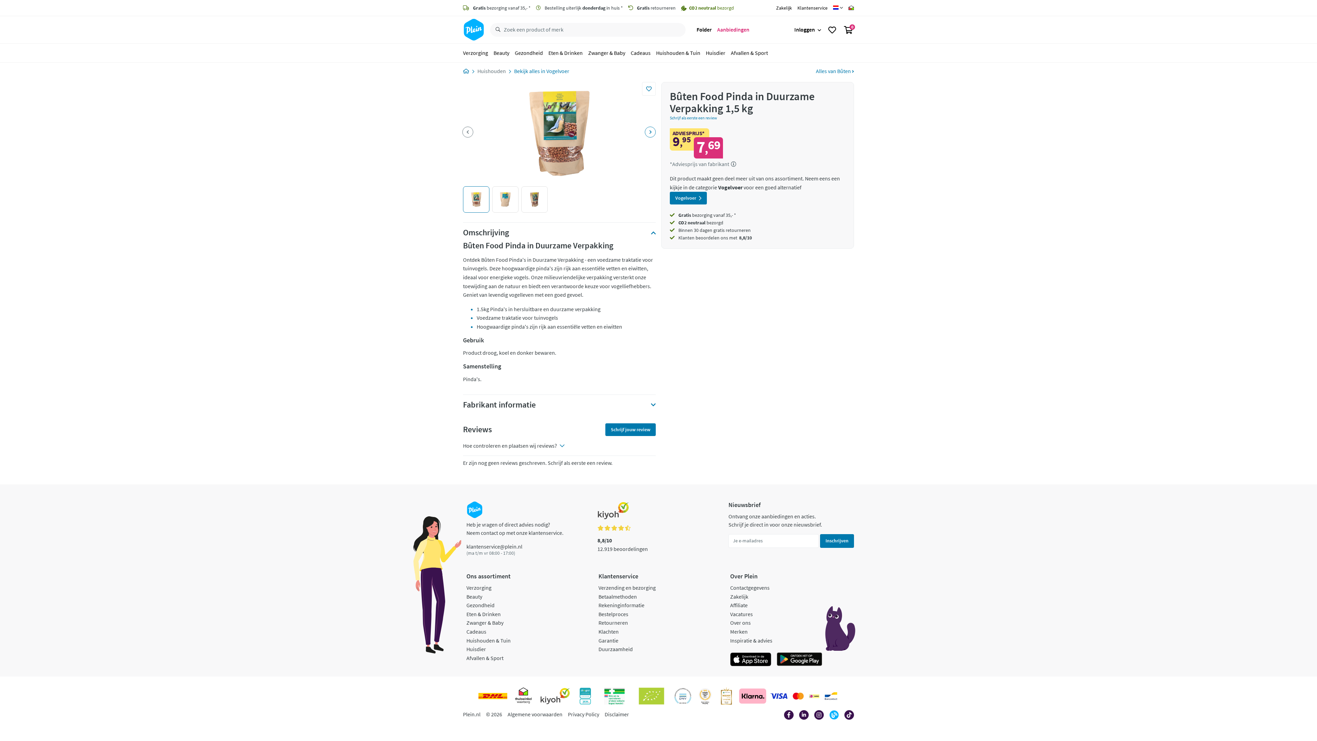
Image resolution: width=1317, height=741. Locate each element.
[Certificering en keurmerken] (651, 696)
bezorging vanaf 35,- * (502, 8)
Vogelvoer (557, 71)
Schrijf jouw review (630, 429)
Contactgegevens (750, 587)
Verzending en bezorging (627, 587)
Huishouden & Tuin (678, 52)
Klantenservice (812, 8)
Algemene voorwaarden (535, 714)
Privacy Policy (583, 714)
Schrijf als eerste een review (693, 117)
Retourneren (613, 622)
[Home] (466, 71)
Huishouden (491, 71)
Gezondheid (529, 52)
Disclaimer (617, 714)
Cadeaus (641, 52)
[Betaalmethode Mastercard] (798, 696)
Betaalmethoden (617, 596)
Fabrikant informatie (499, 404)
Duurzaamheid (615, 649)
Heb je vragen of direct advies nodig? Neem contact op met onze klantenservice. (514, 528)
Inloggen (804, 29)
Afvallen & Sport (749, 52)
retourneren (656, 8)
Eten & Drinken (565, 52)
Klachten (608, 631)
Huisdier (715, 52)
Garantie (608, 640)
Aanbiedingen (733, 29)
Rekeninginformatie (621, 605)
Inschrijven (837, 541)
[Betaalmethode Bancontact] (831, 696)
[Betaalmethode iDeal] (814, 696)
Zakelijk (784, 8)
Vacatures (741, 614)
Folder (704, 29)
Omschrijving (486, 232)
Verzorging (475, 52)
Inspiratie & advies (751, 640)
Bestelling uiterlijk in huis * (583, 8)
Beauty (501, 52)
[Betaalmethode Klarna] (752, 696)
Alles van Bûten (834, 71)
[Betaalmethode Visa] (778, 696)
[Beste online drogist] (705, 696)
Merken (739, 631)
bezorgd (700, 223)
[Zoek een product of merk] (496, 30)
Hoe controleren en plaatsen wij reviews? (510, 445)
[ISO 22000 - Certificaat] (683, 696)
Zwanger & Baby (606, 52)
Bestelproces (613, 614)
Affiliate (739, 605)
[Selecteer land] (838, 7)
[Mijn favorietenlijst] (832, 30)
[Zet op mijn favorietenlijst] (649, 89)
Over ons (740, 622)
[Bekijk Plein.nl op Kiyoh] (555, 696)
